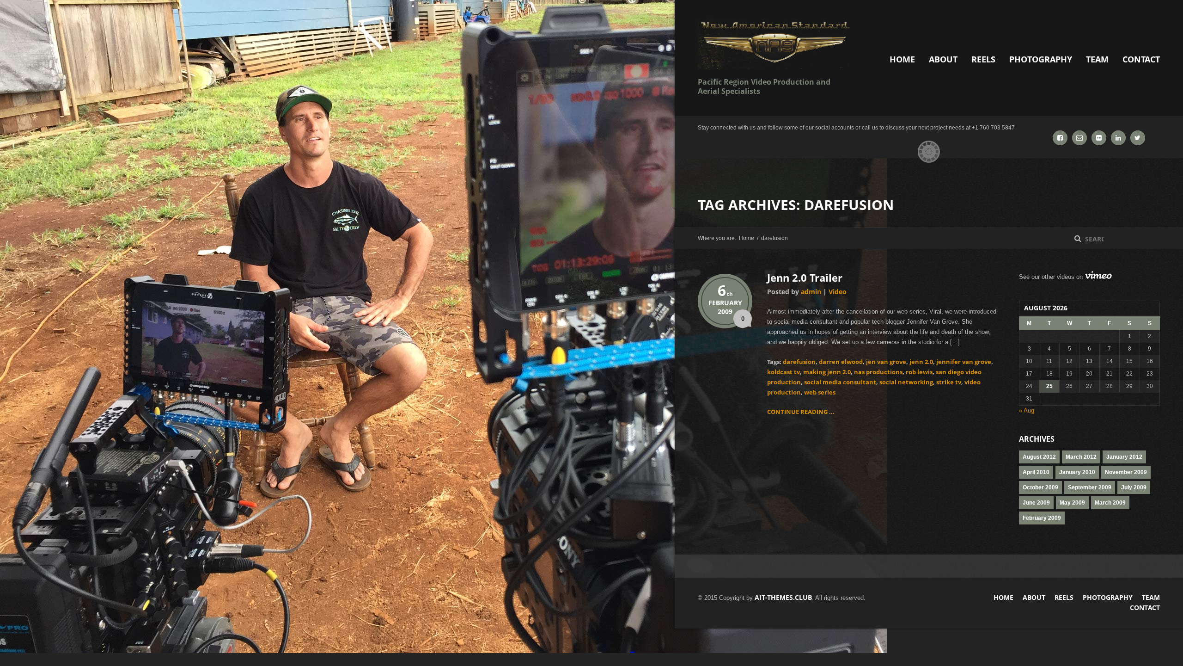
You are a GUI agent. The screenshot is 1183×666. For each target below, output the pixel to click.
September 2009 (1089, 487)
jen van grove (886, 362)
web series (819, 392)
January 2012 (1124, 457)
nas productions (878, 372)
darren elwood (841, 362)
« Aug (1026, 410)
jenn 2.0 (921, 362)
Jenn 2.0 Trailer (804, 277)
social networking (906, 382)
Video (838, 291)
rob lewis (919, 372)
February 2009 (1042, 518)
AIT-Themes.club (783, 597)
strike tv (948, 382)
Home (902, 59)
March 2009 (1110, 503)
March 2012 (1081, 457)
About (943, 59)
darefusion (799, 362)
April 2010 (1036, 472)
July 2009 (1133, 487)
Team (1097, 59)
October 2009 (1040, 487)
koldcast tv (783, 372)
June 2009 (1036, 503)
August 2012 (1039, 457)
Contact (1141, 59)
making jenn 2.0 (827, 372)
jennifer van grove (963, 362)
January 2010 (1077, 472)
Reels (983, 59)
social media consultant (840, 382)
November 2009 (1126, 472)
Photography (1040, 59)
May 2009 (1072, 503)
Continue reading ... (801, 411)
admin (811, 291)
